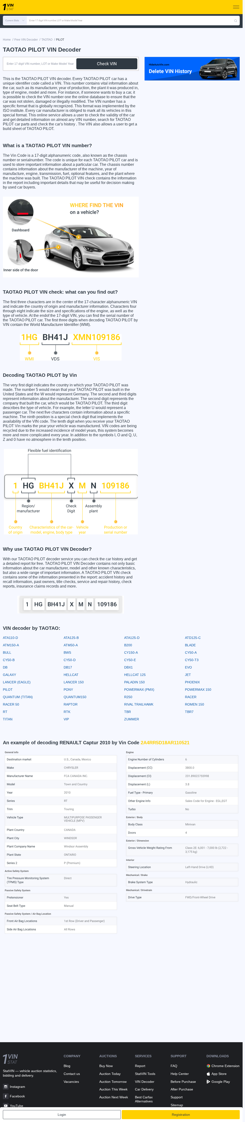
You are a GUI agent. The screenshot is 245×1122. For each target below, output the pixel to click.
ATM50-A (71, 645)
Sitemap (177, 1105)
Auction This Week (113, 1089)
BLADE (190, 645)
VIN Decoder (144, 1082)
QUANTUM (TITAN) (18, 697)
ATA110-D (10, 638)
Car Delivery (144, 1089)
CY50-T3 (192, 660)
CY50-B (9, 660)
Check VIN (107, 63)
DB (5, 667)
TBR (127, 712)
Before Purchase (183, 1082)
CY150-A (131, 652)
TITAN (7, 719)
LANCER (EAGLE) (17, 682)
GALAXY (9, 675)
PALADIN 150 (134, 682)
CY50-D (70, 660)
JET (188, 675)
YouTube (16, 1106)
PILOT (8, 689)
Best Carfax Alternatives (144, 1099)
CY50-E (130, 660)
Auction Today (110, 1074)
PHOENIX (192, 682)
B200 (128, 645)
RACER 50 (11, 704)
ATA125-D (131, 638)
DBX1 (128, 667)
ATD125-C (193, 638)
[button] (15, 20)
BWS (67, 652)
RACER (190, 697)
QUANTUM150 (75, 697)
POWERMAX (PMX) (139, 689)
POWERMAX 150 (198, 689)
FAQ (174, 1066)
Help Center (180, 1074)
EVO (188, 667)
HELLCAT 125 (135, 675)
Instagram (17, 1087)
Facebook (17, 1096)
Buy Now (106, 1066)
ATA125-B (71, 638)
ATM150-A (11, 645)
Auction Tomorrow (113, 1082)
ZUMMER (131, 719)
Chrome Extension (225, 1066)
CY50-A (191, 652)
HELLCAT (71, 675)
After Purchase (182, 1089)
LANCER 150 (74, 682)
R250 (128, 697)
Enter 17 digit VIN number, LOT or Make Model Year (55, 20)
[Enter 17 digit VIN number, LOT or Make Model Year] (235, 20)
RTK (67, 712)
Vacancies (71, 1082)
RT (5, 712)
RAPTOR (71, 704)
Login (62, 1115)
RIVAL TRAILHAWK (138, 704)
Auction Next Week (113, 1097)
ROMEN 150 (194, 704)
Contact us (72, 1074)
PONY (68, 689)
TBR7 (189, 712)
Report (140, 1066)
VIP (66, 719)
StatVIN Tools (145, 1074)
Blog (67, 1066)
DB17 (68, 667)
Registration (181, 1115)
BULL (7, 652)
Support (177, 1097)
